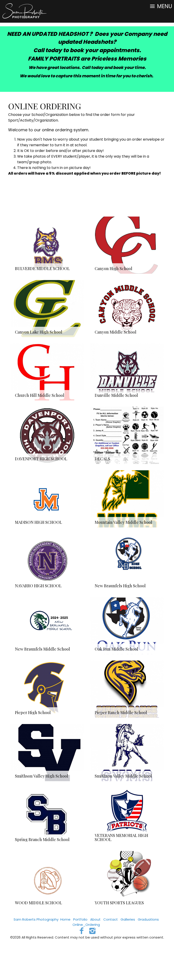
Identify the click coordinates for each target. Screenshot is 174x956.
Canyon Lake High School (38, 332)
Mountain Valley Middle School (123, 522)
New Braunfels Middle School (42, 649)
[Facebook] (81, 931)
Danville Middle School (116, 395)
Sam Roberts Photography (36, 919)
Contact (110, 919)
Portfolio (80, 919)
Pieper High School (33, 712)
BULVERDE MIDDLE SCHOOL (42, 268)
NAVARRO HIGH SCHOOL (38, 585)
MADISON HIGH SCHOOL (38, 522)
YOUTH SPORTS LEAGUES (119, 902)
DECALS (102, 458)
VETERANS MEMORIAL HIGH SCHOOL (121, 837)
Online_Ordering (86, 924)
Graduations (148, 919)
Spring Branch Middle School (42, 839)
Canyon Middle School (115, 332)
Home (65, 919)
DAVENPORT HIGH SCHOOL (41, 458)
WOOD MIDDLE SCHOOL (38, 902)
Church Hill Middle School (39, 395)
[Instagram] (92, 931)
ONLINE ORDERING (44, 105)
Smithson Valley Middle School (123, 776)
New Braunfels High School (120, 585)
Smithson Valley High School (41, 776)
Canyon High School (113, 268)
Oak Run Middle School (116, 649)
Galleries (128, 919)
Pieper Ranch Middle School (121, 712)
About (95, 919)
